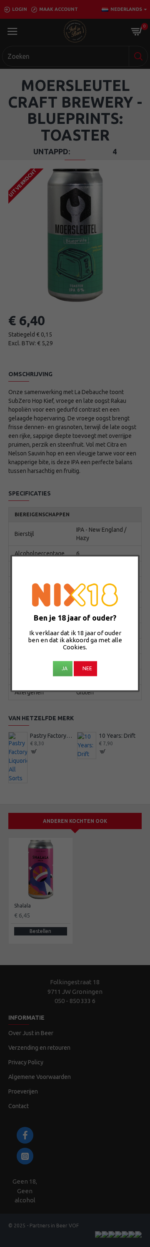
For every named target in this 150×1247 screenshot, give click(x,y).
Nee (87, 668)
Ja (65, 668)
